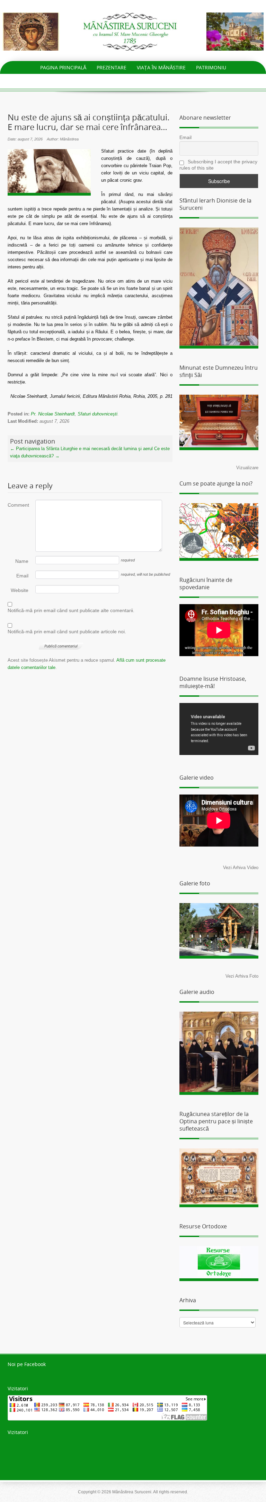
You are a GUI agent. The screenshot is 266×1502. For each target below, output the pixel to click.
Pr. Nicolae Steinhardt (53, 414)
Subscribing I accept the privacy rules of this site (218, 165)
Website (19, 590)
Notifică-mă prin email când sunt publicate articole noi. (67, 631)
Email (22, 575)
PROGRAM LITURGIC (85, 80)
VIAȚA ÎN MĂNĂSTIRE (161, 67)
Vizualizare (247, 467)
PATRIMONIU (211, 67)
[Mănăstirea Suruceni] (133, 31)
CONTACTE (191, 80)
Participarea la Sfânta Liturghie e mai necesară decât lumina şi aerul (81, 448)
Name (21, 561)
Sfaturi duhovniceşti (97, 414)
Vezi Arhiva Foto (241, 976)
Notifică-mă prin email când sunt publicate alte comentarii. (71, 610)
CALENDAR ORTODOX (144, 80)
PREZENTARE (111, 67)
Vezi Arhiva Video (240, 867)
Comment (18, 505)
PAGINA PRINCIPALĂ (63, 67)
